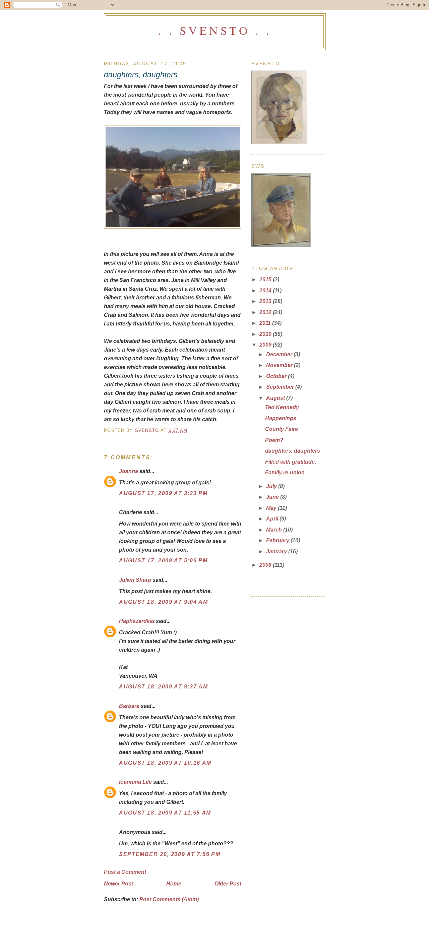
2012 (266, 312)
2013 (266, 301)
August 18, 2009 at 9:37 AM (163, 686)
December (280, 354)
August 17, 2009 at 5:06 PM (163, 560)
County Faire (281, 429)
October (277, 376)
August (276, 398)
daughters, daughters (292, 451)
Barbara (129, 706)
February (278, 540)
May (272, 508)
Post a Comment (125, 872)
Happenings (280, 418)
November (280, 365)
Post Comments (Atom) (169, 899)
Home (173, 883)
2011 (265, 323)
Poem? (274, 440)
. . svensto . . (214, 30)
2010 (266, 334)
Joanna (128, 471)
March (274, 530)
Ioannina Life (135, 782)
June (273, 497)
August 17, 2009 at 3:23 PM (163, 493)
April (273, 519)
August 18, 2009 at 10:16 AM (165, 763)
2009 (266, 345)
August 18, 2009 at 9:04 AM (163, 602)
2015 (266, 279)
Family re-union (285, 472)
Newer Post (118, 883)
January (277, 551)
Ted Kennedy (282, 407)
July (272, 486)
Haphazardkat (137, 621)
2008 (266, 565)
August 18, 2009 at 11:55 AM (165, 813)
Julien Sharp (135, 580)
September (280, 387)
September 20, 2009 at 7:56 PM (169, 854)
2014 (266, 290)
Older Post (227, 883)
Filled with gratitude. (290, 462)
